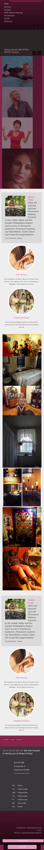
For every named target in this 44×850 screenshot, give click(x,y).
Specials (7, 18)
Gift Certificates (9, 15)
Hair (21, 275)
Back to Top (23, 840)
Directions (7, 7)
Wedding (21, 318)
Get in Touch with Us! (13, 750)
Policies (39, 830)
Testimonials (8, 21)
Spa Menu (7, 10)
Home (6, 4)
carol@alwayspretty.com (22, 773)
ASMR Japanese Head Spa (13, 13)
